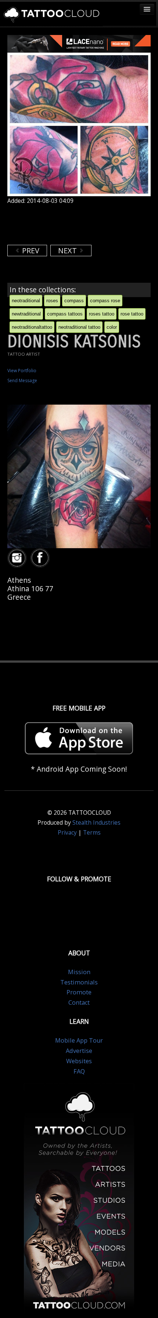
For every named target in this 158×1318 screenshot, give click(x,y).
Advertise (79, 1051)
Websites (79, 1061)
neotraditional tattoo (79, 327)
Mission (79, 972)
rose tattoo (132, 314)
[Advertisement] (66, 224)
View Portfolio (21, 370)
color (112, 327)
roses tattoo (101, 314)
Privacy (67, 832)
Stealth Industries (96, 823)
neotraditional (26, 300)
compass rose (105, 300)
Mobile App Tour (79, 1040)
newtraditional (26, 314)
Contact (79, 1002)
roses (52, 300)
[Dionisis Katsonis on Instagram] (18, 558)
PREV (29, 251)
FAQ (79, 1071)
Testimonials (79, 982)
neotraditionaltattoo (32, 327)
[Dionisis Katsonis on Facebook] (41, 558)
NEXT (68, 251)
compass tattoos (65, 314)
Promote (79, 992)
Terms (92, 832)
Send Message (22, 380)
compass (74, 300)
